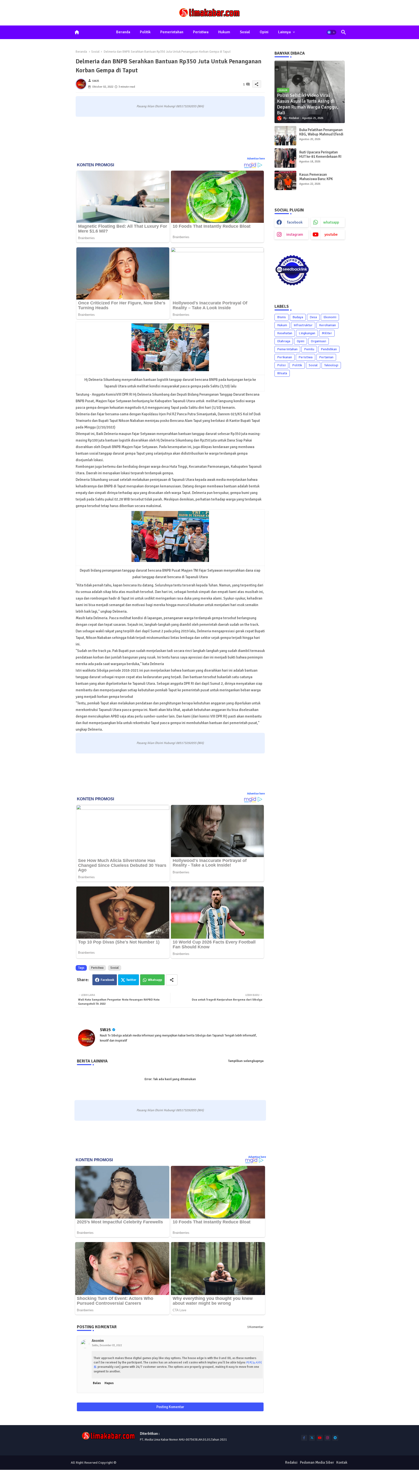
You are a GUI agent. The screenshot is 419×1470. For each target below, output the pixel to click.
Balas (97, 1383)
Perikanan (284, 357)
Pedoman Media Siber (317, 1462)
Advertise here (256, 158)
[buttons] (304, 1438)
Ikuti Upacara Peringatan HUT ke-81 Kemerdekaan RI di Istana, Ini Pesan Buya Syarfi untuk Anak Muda (320, 158)
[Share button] (171, 979)
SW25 (105, 1029)
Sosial (245, 32)
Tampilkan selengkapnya (246, 1061)
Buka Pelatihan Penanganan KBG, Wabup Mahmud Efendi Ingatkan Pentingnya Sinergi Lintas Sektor (321, 136)
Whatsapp (155, 980)
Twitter (131, 980)
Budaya (297, 317)
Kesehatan (284, 333)
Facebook (107, 980)
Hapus (109, 1383)
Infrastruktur (303, 325)
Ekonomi (329, 317)
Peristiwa (201, 32)
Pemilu (309, 349)
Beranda (123, 32)
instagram (294, 234)
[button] (331, 32)
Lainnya (284, 32)
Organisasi (318, 341)
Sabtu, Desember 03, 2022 (107, 1345)
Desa (313, 317)
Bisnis (281, 317)
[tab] (123, 32)
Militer (327, 333)
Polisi (281, 365)
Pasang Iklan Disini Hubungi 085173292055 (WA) (170, 106)
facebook (295, 222)
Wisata (282, 373)
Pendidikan (329, 349)
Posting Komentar (170, 1407)
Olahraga (283, 341)
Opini (264, 32)
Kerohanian (327, 325)
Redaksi (291, 1462)
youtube (331, 234)
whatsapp (331, 222)
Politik (145, 32)
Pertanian (326, 357)
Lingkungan (307, 333)
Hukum (224, 32)
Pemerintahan (171, 32)
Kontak (341, 1462)
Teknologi (331, 365)
